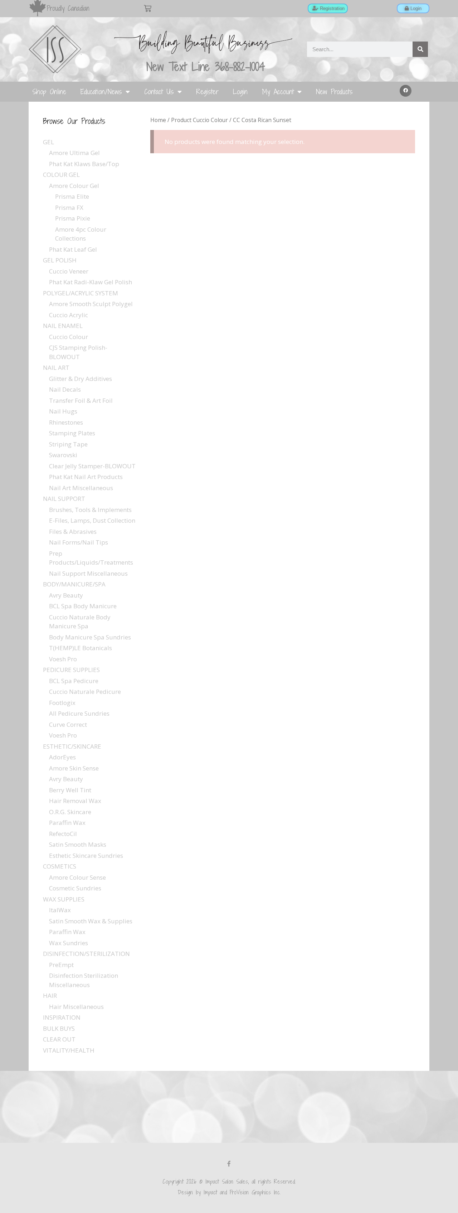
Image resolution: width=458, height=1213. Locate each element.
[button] (406, 91)
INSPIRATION (62, 1017)
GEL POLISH (60, 260)
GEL (48, 142)
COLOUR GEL (61, 174)
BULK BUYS (59, 1028)
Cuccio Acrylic (68, 315)
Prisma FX (69, 207)
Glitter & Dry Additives (80, 378)
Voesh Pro (63, 659)
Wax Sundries (68, 943)
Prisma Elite (72, 196)
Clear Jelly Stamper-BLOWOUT (92, 466)
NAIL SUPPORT (64, 498)
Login (240, 91)
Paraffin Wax (67, 822)
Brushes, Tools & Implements (90, 510)
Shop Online (49, 91)
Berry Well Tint (70, 790)
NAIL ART (56, 367)
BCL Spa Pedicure (73, 681)
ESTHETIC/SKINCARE (72, 746)
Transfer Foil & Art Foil (81, 400)
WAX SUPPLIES (63, 899)
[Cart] (147, 8)
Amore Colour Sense (77, 877)
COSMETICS (59, 866)
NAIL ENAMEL (63, 326)
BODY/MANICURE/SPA (74, 584)
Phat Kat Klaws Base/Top (84, 164)
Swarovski (63, 455)
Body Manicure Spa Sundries (90, 637)
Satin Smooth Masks (77, 844)
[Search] (420, 49)
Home (158, 120)
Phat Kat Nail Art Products (86, 477)
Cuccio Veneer (68, 271)
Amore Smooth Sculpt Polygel (91, 304)
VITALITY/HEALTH (68, 1050)
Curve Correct (68, 724)
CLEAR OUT (59, 1039)
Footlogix (62, 703)
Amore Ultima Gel (74, 153)
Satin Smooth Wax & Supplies (90, 921)
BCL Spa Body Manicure (83, 606)
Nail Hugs (63, 411)
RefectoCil (63, 834)
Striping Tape (68, 444)
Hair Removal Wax (75, 801)
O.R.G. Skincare (70, 812)
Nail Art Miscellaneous (81, 488)
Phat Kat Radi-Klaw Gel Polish (90, 282)
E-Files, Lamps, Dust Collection (92, 520)
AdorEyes (62, 757)
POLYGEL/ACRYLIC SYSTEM (80, 293)
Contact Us (159, 91)
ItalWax (60, 910)
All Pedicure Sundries (79, 713)
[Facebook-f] (229, 1163)
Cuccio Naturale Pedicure (85, 691)
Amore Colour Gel (74, 186)
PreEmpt (61, 965)
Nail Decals (65, 389)
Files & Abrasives (73, 531)
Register (207, 91)
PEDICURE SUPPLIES (71, 670)
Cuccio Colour (68, 337)
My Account (278, 91)
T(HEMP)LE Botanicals (80, 648)
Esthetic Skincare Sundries (86, 855)
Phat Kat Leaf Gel (73, 249)
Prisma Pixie (72, 218)
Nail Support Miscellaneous (88, 573)
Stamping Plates (72, 433)
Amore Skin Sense (74, 768)
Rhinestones (66, 422)
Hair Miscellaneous (76, 1006)
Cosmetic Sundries (75, 888)
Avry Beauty (66, 595)
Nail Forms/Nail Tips (78, 542)
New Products (334, 91)
